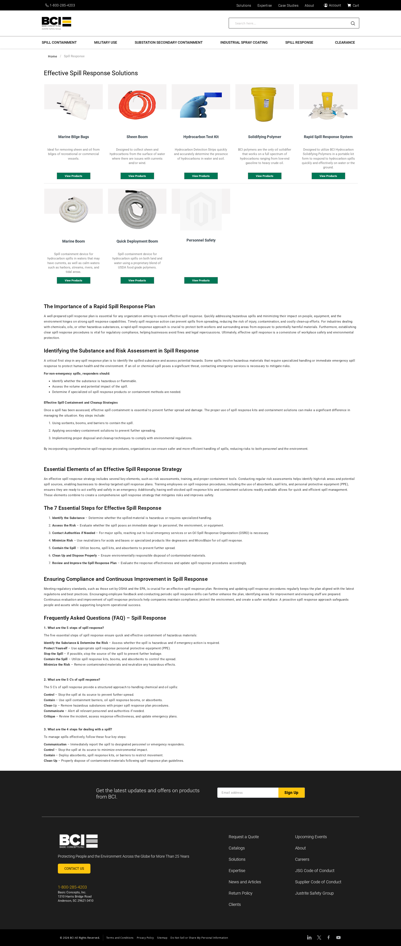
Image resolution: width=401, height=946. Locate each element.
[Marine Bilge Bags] (73, 105)
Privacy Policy (145, 937)
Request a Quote (244, 836)
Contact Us (74, 869)
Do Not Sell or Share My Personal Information (199, 937)
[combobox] (294, 23)
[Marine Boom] (73, 209)
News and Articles (245, 881)
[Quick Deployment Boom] (137, 209)
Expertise (237, 870)
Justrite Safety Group (314, 893)
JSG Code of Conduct (314, 870)
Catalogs (237, 848)
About (300, 848)
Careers (302, 859)
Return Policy (241, 893)
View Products (73, 176)
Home (52, 56)
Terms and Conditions (120, 937)
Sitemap (162, 937)
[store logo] (56, 23)
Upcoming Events (311, 836)
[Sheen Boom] (137, 105)
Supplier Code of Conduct (318, 881)
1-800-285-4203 (62, 5)
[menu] (200, 42)
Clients (235, 904)
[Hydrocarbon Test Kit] (201, 105)
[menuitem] (59, 42)
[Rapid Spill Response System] (328, 105)
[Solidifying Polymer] (265, 105)
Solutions (237, 859)
